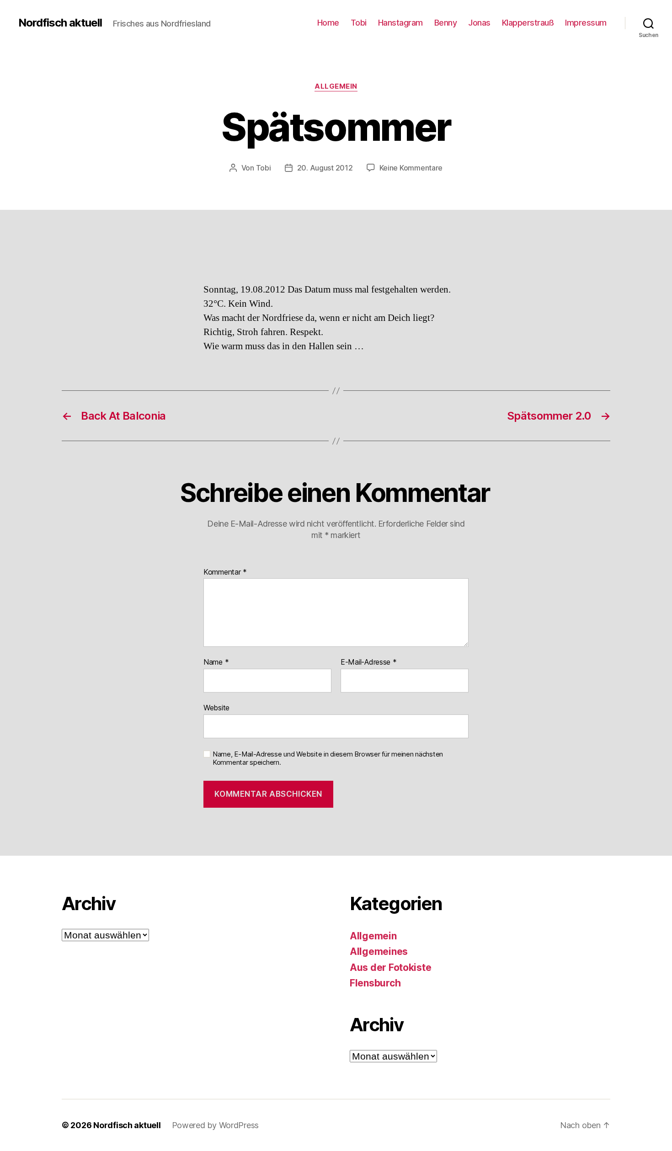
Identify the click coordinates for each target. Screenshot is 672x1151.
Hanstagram (400, 22)
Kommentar (225, 572)
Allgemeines (379, 951)
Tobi (359, 22)
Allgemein (336, 86)
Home (328, 22)
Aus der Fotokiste (390, 967)
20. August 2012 (325, 167)
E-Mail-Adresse (369, 662)
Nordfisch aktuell (60, 22)
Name (216, 662)
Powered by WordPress (215, 1125)
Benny (445, 22)
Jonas (479, 22)
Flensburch (375, 983)
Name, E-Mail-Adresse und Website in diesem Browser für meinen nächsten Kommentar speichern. (328, 758)
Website (216, 707)
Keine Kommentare (411, 167)
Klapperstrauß (528, 22)
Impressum (586, 22)
